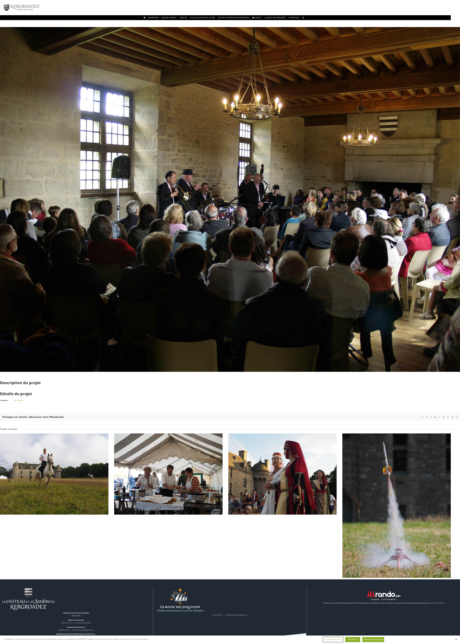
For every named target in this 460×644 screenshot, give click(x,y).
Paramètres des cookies (333, 639)
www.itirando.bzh (438, 606)
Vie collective (18, 400)
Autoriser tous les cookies (373, 639)
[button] (303, 17)
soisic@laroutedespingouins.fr (83, 633)
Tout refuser (352, 639)
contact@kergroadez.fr (83, 626)
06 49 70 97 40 (66, 626)
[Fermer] (456, 639)
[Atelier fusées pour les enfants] (404, 507)
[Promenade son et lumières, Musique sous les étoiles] (55, 474)
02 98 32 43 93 (63, 633)
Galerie (55, 472)
